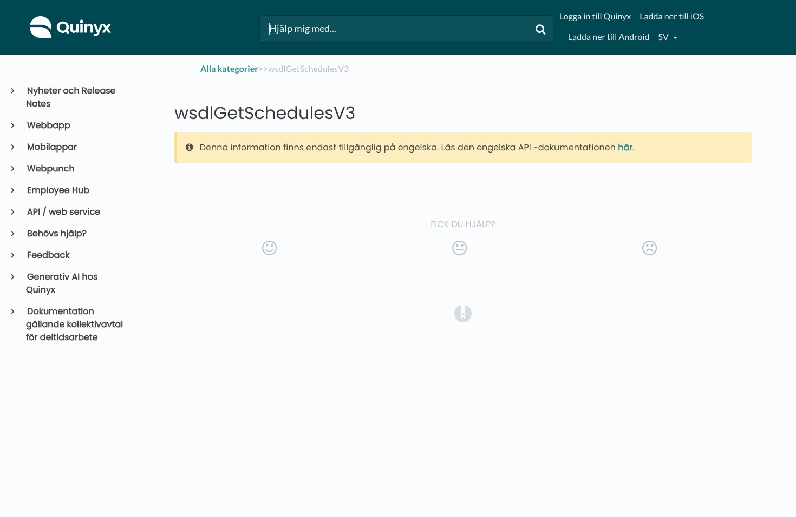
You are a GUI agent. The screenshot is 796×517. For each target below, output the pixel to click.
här (625, 147)
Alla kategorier (229, 69)
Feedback (47, 255)
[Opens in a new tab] (463, 313)
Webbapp (48, 125)
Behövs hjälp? (56, 233)
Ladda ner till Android (609, 37)
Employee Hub (57, 190)
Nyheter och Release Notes (71, 97)
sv (664, 37)
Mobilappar (51, 147)
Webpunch (50, 168)
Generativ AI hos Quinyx (61, 283)
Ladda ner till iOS (672, 16)
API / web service (63, 212)
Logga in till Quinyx (595, 16)
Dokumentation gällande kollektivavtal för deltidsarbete (74, 324)
